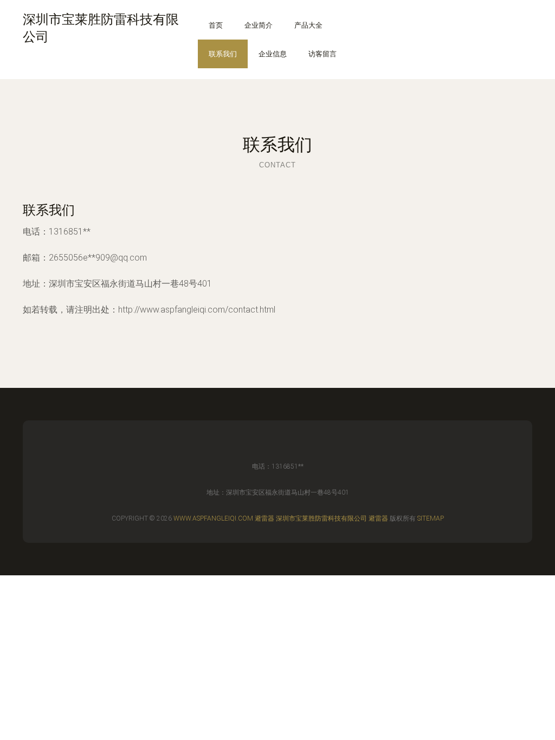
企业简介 (258, 25)
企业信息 (273, 54)
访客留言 (322, 54)
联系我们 (223, 54)
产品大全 (308, 25)
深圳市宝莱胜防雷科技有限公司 (321, 518)
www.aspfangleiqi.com (213, 518)
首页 (216, 25)
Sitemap (430, 518)
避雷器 (264, 518)
